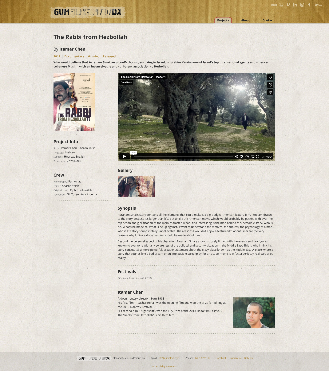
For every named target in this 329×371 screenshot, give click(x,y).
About (245, 20)
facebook (221, 358)
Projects (223, 20)
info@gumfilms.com (168, 358)
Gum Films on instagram (302, 5)
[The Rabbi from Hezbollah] (74, 102)
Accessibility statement (164, 366)
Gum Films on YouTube (281, 5)
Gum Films (88, 12)
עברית (318, 5)
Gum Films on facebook (309, 5)
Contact (268, 20)
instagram (235, 358)
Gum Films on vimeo (288, 5)
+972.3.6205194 (201, 358)
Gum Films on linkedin (295, 5)
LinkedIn (248, 358)
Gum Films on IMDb (274, 5)
